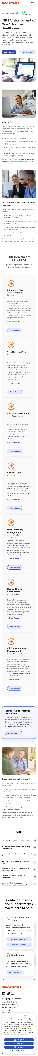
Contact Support (28, 52)
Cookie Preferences (9, 1007)
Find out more (12, 733)
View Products (9, 52)
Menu (32, 3)
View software (15, 330)
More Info (20, 1043)
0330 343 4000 (20, 939)
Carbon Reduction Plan (10, 1005)
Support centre (13, 972)
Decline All (20, 1047)
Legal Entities (7, 1010)
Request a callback (19, 944)
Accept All (20, 1040)
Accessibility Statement (10, 1002)
